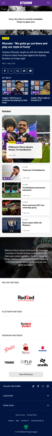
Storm (5, 38)
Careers (11, 421)
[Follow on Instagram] (48, 386)
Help (17, 421)
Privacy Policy (32, 415)
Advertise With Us (37, 421)
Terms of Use (20, 415)
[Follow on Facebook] (38, 386)
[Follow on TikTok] (33, 386)
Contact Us (25, 421)
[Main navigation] (3, 2)
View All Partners (26, 374)
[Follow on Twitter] (43, 386)
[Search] (48, 3)
